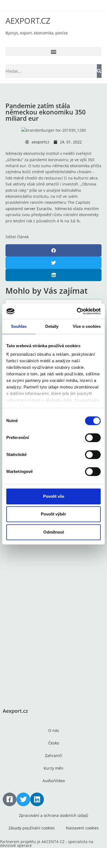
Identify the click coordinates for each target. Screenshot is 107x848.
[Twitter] (23, 799)
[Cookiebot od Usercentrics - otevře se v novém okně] (77, 311)
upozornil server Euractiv (28, 208)
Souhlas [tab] (19, 326)
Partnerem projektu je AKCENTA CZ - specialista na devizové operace (46, 843)
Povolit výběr (53, 514)
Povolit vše (53, 496)
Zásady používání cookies (32, 828)
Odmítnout (53, 532)
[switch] (93, 437)
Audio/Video (54, 780)
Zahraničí (53, 755)
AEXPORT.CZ (27, 20)
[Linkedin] (37, 799)
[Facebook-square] (9, 799)
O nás (53, 730)
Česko (53, 743)
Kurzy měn (53, 768)
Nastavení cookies (82, 828)
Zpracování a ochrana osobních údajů (53, 815)
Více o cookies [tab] (87, 326)
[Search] (99, 71)
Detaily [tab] (52, 326)
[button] (53, 51)
